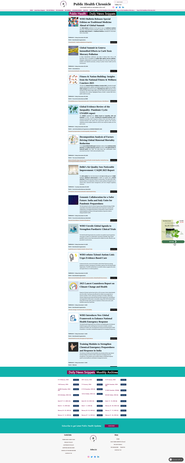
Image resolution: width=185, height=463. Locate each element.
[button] (175, 244)
